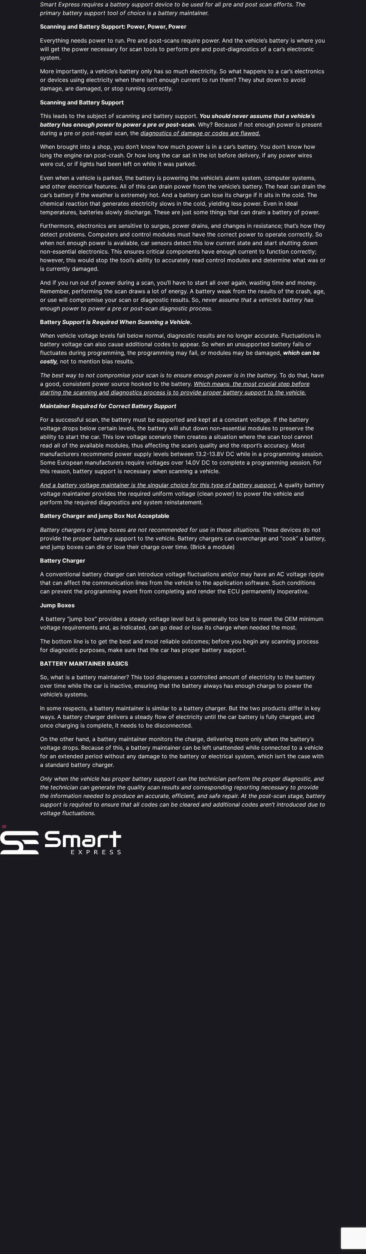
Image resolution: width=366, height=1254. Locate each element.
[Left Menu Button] (4, 826)
